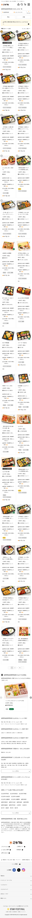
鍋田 (21, 765)
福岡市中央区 (12, 802)
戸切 (19, 765)
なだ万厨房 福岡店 (23, 431)
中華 (7, 722)
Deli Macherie (10, 705)
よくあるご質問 (5, 849)
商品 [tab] (8, 17)
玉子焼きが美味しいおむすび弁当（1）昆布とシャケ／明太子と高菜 (23, 254)
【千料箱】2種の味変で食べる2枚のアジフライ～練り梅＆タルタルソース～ (8, 87)
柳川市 (16, 808)
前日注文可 (19, 741)
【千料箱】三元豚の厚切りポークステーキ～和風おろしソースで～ (7, 128)
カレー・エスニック (5, 724)
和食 (2, 722)
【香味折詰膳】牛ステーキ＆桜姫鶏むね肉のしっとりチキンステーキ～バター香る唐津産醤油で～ (23, 168)
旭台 (2, 763)
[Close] (28, 24)
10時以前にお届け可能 (11, 743)
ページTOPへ (15, 864)
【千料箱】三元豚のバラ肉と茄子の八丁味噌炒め (23, 87)
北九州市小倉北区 (5, 796)
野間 (26, 765)
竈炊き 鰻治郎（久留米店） (8, 433)
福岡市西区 (26, 802)
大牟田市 (19, 805)
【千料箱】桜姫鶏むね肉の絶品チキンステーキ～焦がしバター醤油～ (7, 599)
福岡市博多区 (4, 802)
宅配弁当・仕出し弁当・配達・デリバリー (11, 859)
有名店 (7, 741)
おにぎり (18, 724)
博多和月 (5, 258)
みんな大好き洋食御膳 (23, 298)
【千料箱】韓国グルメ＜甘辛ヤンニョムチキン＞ (23, 599)
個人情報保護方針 (14, 911)
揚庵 (5, 174)
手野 (16, 765)
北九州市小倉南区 (15, 796)
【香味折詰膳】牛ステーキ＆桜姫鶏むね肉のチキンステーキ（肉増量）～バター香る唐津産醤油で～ (23, 470)
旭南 (5, 763)
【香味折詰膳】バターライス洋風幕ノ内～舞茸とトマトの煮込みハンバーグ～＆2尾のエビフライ (8, 517)
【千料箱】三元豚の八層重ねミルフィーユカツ (23, 128)
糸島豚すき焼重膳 (6, 253)
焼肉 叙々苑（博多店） (8, 390)
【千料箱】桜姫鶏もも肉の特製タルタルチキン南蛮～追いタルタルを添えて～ (23, 44)
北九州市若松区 (14, 793)
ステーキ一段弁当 (22, 342)
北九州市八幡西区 (15, 799)
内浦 (7, 763)
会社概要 (7, 911)
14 (19, 667)
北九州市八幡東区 (5, 799)
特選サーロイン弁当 (7, 385)
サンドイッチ (13, 724)
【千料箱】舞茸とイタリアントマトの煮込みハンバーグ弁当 (7, 46)
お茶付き (3, 741)
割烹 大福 (21, 347)
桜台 (5, 765)
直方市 (2, 808)
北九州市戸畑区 (22, 793)
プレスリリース (23, 911)
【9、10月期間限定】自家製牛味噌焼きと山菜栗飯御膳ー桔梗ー (23, 639)
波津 (5, 767)
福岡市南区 (19, 802)
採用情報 (19, 911)
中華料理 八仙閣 (22, 392)
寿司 (21, 722)
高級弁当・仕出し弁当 (5, 752)
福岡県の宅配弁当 (26, 859)
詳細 (7, 60)
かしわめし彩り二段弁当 (7, 168)
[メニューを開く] (28, 4)
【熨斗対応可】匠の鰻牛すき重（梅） (7, 427)
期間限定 (14, 741)
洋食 (5, 722)
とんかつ (17, 722)
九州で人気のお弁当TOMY (8, 304)
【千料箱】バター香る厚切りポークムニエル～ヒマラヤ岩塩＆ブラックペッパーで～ (23, 558)
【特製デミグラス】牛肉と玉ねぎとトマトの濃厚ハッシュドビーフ (7, 639)
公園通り (27, 763)
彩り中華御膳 (5, 342)
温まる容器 (3, 743)
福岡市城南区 (4, 805)
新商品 (10, 741)
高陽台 (2, 765)
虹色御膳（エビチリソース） (23, 386)
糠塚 (24, 765)
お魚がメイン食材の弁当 (6, 732)
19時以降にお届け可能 (21, 743)
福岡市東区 (23, 799)
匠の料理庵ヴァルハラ (8, 52)
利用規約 (19, 849)
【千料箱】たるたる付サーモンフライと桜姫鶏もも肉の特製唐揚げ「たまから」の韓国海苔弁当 (23, 213)
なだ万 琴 (20, 426)
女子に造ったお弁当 (23, 259)
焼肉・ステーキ (12, 722)
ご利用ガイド (20, 846)
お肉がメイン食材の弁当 (17, 732)
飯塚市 (7, 808)
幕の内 (22, 724)
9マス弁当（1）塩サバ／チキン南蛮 (8, 299)
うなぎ (25, 724)
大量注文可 (24, 741)
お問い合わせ (4, 853)
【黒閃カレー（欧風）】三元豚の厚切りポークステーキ (7, 558)
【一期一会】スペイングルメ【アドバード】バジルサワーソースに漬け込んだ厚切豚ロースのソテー (7, 213)
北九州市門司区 (5, 793)
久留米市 (24, 805)
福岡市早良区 (12, 805)
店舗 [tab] (24, 17)
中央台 (13, 765)
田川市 (11, 808)
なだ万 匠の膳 (5, 471)
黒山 (23, 763)
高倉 (10, 765)
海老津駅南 (19, 763)
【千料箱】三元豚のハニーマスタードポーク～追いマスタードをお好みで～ (23, 517)
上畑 (8, 765)
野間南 (2, 767)
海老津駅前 (14, 763)
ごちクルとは (4, 846)
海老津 (10, 763)
